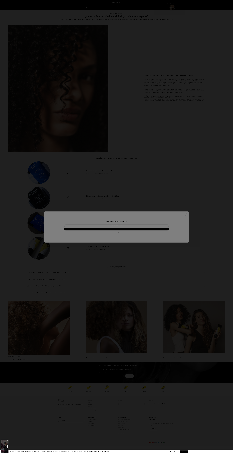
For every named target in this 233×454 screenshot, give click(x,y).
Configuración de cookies (174, 451)
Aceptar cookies (184, 451)
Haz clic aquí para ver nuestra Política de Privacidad (100, 451)
